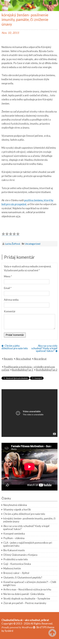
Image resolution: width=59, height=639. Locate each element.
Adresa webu (11, 299)
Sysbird (9, 630)
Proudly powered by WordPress (17, 627)
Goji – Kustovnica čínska (17, 563)
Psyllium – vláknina (14, 538)
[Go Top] (52, 632)
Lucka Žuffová (12, 243)
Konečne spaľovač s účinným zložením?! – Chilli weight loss (29, 584)
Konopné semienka (14, 533)
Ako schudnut (23, 358)
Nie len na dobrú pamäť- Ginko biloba (23, 594)
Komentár (10, 311)
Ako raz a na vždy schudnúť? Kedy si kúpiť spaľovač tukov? (44, 348)
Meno (8, 276)
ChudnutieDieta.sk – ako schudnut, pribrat (25, 620)
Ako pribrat (40, 358)
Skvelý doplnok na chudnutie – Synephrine (26, 598)
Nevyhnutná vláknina (15, 505)
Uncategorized (32, 243)
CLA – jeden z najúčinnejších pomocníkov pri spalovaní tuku (27, 544)
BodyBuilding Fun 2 (46, 369)
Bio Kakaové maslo (14, 550)
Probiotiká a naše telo (15, 559)
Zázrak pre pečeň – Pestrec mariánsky (24, 603)
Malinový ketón (12, 568)
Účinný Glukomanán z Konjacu (20, 554)
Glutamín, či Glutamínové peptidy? (22, 577)
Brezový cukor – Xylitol (16, 573)
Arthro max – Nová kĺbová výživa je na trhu (27, 589)
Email (7, 288)
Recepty (8, 358)
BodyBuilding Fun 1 (22, 369)
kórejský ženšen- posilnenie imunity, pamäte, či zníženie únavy (29, 520)
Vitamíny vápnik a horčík (17, 509)
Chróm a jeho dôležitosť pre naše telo (15, 347)
